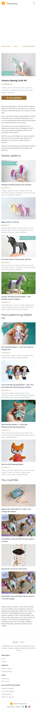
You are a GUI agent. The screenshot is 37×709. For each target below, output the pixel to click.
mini (2, 305)
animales (22, 307)
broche (15, 433)
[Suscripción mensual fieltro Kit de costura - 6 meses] (18, 525)
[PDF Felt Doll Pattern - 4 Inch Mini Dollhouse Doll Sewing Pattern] (18, 411)
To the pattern (13, 97)
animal (28, 307)
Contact (4, 661)
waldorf (4, 307)
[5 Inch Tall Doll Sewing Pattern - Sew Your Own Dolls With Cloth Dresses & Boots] (18, 371)
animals (15, 307)
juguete (9, 307)
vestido (12, 393)
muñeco (11, 395)
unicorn (10, 88)
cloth (3, 393)
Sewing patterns (6, 694)
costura (27, 90)
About (3, 659)
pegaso (28, 305)
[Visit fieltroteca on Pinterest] (29, 707)
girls (20, 393)
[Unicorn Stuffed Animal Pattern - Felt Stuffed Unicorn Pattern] (18, 283)
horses (7, 265)
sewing (20, 90)
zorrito (26, 470)
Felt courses (5, 681)
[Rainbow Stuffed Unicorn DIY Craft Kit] (18, 171)
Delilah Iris (8, 84)
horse (12, 265)
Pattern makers (6, 668)
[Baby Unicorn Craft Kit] (18, 208)
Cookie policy (10, 706)
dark (3, 265)
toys (32, 305)
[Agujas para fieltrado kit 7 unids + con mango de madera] (18, 495)
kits (15, 88)
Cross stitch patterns (8, 691)
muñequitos (5, 90)
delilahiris (11, 93)
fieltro (14, 309)
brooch (3, 433)
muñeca (13, 355)
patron (9, 309)
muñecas (19, 355)
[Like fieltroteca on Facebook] (26, 707)
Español (15, 642)
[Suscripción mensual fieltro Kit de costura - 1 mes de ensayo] (18, 583)
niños (22, 88)
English (22, 642)
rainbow (10, 191)
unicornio (28, 88)
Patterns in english (7, 688)
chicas (27, 393)
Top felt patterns (6, 671)
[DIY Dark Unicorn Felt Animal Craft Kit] (18, 246)
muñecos (14, 90)
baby (3, 228)
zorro (21, 470)
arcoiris (15, 191)
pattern (4, 93)
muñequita (26, 355)
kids (18, 88)
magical (4, 191)
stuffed (4, 88)
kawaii (3, 355)
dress (7, 393)
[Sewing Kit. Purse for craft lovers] (18, 555)
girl (23, 393)
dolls (8, 355)
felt (31, 90)
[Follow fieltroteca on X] (23, 707)
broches (9, 433)
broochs (21, 433)
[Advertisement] (18, 25)
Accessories (5, 678)
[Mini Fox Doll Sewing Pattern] (18, 451)
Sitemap (18, 706)
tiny (11, 305)
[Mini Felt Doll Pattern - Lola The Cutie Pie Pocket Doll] (18, 333)
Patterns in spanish (7, 697)
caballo (17, 265)
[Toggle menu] (34, 3)
